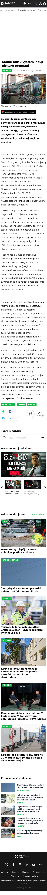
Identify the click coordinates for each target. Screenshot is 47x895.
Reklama (15, 872)
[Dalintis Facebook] (10, 411)
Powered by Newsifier (23, 888)
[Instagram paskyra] (20, 864)
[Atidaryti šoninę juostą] (1, 10)
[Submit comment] (43, 438)
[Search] (36, 3)
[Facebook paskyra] (13, 864)
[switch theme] (40, 3)
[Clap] (30, 414)
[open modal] (44, 3)
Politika (7, 640)
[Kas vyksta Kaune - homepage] (10, 4)
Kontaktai (4, 872)
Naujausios (10, 10)
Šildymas (21, 405)
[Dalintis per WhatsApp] (3, 411)
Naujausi (25, 872)
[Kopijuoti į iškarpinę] (10, 418)
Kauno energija (8, 405)
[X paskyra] (6, 864)
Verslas (7, 70)
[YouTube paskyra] (33, 864)
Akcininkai (15, 876)
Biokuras (32, 405)
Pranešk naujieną (26, 10)
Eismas (20, 803)
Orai (5, 521)
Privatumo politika (30, 876)
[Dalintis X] (16, 411)
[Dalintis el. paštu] (16, 418)
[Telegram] (3, 418)
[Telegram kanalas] (40, 864)
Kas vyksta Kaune (35, 70)
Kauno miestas (10, 560)
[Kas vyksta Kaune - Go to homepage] (23, 856)
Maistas (20, 826)
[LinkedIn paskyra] (26, 864)
